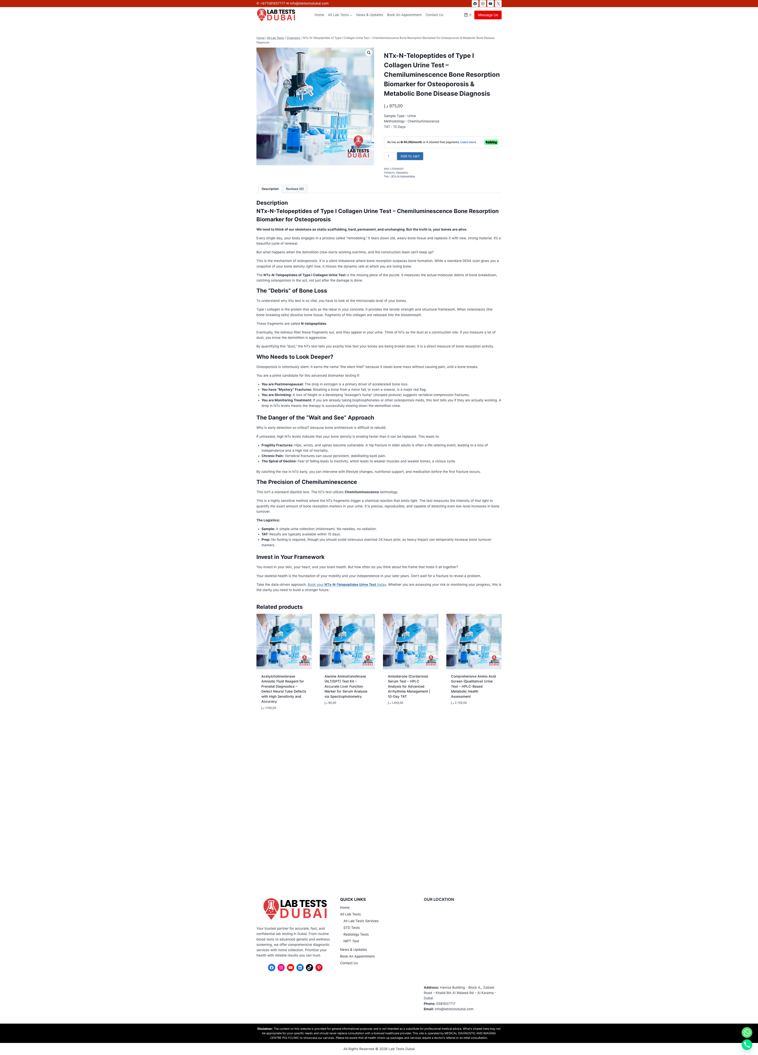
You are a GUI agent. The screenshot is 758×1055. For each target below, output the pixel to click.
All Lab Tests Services (361, 921)
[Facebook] (475, 3)
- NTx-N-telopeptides (402, 176)
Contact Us (434, 15)
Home (319, 15)
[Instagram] (482, 3)
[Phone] (747, 1044)
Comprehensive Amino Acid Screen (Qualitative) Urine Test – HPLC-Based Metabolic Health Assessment (473, 686)
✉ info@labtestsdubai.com (307, 3)
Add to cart (410, 156)
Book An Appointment (404, 15)
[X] (498, 3)
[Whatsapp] (747, 1032)
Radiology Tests (356, 934)
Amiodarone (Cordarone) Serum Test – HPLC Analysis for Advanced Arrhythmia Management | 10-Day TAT (409, 686)
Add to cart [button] (334, 714)
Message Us (488, 15)
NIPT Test (351, 941)
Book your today (347, 585)
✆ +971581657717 (271, 3)
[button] (368, 52)
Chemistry (402, 172)
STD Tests (351, 928)
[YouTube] (490, 3)
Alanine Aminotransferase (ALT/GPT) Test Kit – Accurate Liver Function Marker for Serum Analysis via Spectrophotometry (346, 686)
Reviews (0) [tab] (295, 189)
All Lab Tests (350, 914)
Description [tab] (270, 189)
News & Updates (369, 15)
